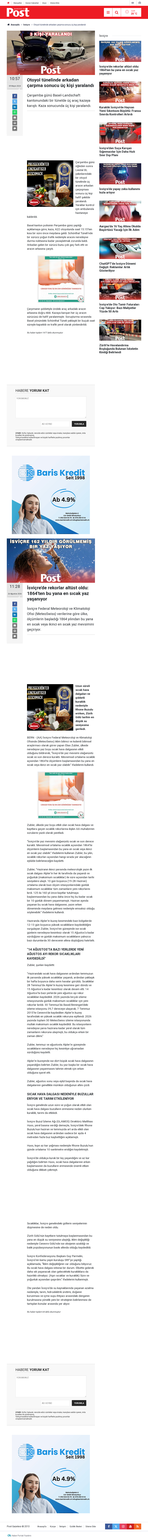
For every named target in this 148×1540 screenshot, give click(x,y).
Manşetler (18, 3)
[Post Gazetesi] (18, 12)
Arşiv (44, 3)
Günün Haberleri (32, 3)
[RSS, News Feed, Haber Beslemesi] (137, 1526)
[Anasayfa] (8, 3)
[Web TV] (132, 2)
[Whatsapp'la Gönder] (14, 112)
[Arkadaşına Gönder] (14, 117)
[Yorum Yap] (14, 128)
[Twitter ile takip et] (116, 1526)
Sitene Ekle (54, 3)
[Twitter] (14, 101)
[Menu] (108, 12)
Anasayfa (41, 1526)
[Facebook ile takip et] (108, 1526)
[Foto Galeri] (139, 2)
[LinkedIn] (14, 107)
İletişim (62, 1526)
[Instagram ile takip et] (123, 1526)
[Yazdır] (14, 123)
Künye (53, 1526)
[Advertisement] (61, 135)
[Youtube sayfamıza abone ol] (130, 1526)
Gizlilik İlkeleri (76, 1526)
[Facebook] (14, 96)
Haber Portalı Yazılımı (21, 1535)
